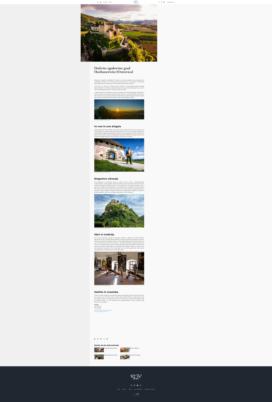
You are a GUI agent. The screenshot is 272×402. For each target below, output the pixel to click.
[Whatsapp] (140, 385)
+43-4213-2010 (97, 308)
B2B (110, 2)
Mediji (118, 389)
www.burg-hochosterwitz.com (101, 311)
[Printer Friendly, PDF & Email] (107, 339)
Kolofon (124, 389)
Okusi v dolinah (134, 348)
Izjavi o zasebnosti (138, 389)
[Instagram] (161, 2)
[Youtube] (164, 2)
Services (105, 2)
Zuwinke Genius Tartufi (110, 355)
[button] (94, 339)
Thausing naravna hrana (110, 348)
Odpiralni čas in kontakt (150, 389)
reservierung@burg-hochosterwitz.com (103, 310)
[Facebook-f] (159, 2)
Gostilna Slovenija (135, 355)
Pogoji (130, 389)
